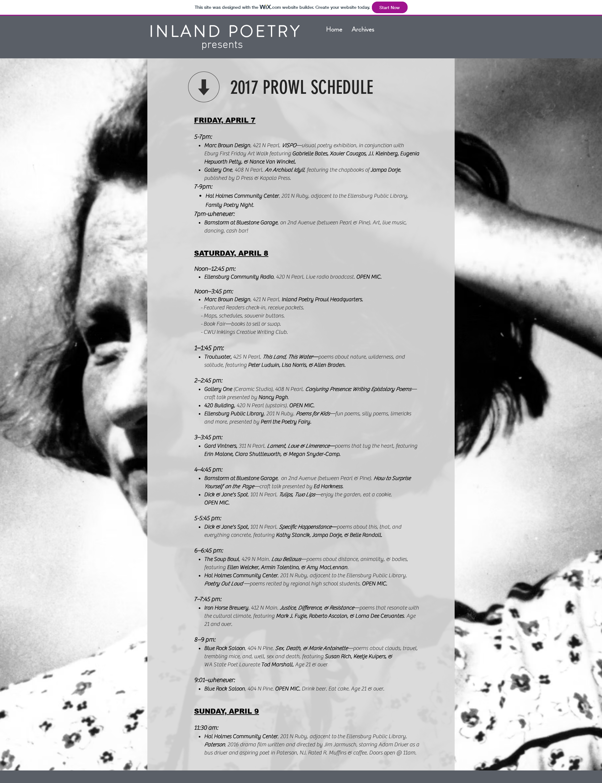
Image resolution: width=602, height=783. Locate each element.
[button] (363, 29)
